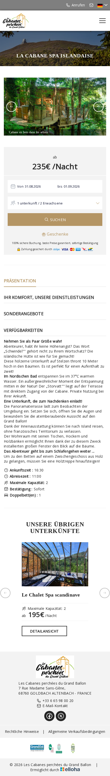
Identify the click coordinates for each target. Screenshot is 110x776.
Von (20, 186)
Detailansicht (44, 631)
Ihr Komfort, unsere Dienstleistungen (49, 297)
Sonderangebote (23, 314)
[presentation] (11, 107)
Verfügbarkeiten (23, 330)
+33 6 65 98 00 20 (58, 700)
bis (60, 186)
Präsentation (20, 281)
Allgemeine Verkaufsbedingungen (76, 731)
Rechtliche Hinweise (22, 731)
